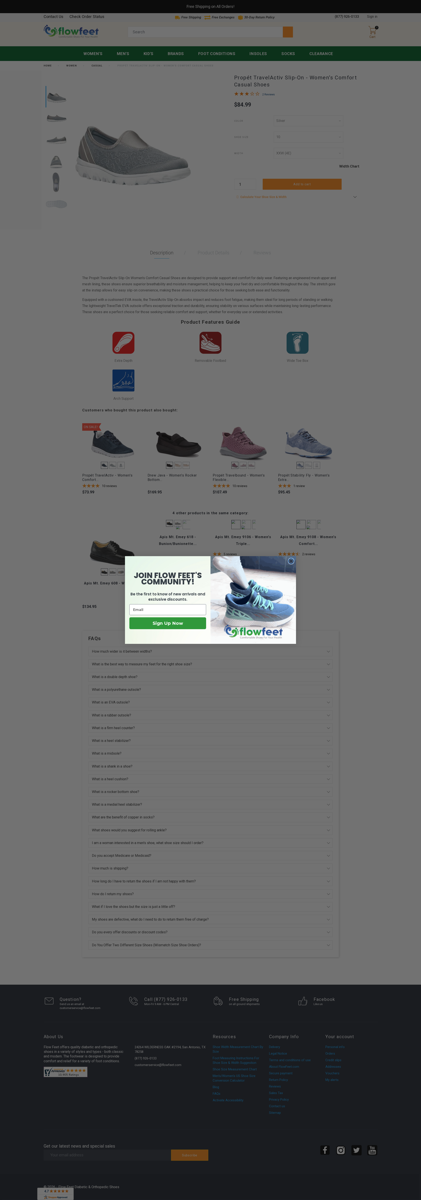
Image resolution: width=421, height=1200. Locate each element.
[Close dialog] (291, 561)
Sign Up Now (168, 623)
